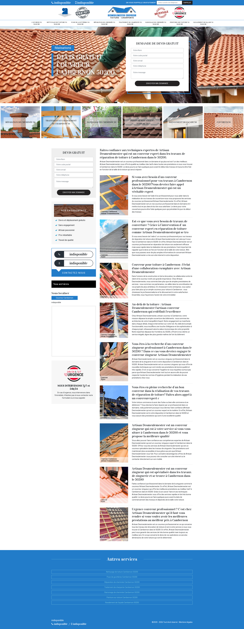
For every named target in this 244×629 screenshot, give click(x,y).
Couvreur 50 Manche (37, 23)
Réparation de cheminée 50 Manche (104, 23)
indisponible (62, 3)
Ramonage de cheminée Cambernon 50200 (122, 592)
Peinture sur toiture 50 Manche (179, 23)
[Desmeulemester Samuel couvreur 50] (122, 13)
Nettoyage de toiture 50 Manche (57, 23)
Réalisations (63, 48)
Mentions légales (186, 622)
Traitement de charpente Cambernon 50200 (122, 587)
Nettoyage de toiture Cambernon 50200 (122, 572)
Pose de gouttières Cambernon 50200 (122, 577)
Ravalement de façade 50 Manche (203, 23)
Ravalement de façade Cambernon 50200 (122, 602)
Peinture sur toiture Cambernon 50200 (122, 597)
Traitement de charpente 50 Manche (130, 23)
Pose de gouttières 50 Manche (80, 23)
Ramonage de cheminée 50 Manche (156, 23)
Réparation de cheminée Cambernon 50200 (122, 582)
